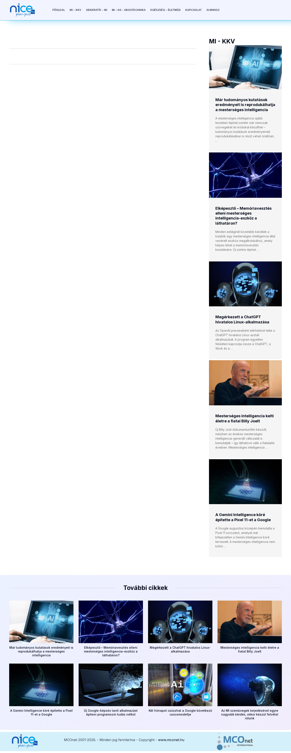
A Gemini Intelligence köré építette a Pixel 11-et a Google (41, 712)
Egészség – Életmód (165, 10)
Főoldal (58, 10)
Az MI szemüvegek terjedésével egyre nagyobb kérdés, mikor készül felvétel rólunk (249, 714)
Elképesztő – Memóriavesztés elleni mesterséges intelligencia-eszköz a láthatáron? (111, 651)
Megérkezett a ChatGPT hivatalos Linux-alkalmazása (180, 649)
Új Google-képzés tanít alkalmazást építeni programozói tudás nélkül (111, 712)
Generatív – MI (96, 10)
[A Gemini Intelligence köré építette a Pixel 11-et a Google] (245, 481)
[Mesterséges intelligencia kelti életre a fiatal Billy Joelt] (245, 382)
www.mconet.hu (171, 740)
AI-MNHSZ (212, 10)
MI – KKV (75, 10)
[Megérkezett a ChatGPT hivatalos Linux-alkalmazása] (245, 283)
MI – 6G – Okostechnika (129, 10)
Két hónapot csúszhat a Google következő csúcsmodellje (180, 712)
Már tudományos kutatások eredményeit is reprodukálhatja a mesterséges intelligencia (245, 105)
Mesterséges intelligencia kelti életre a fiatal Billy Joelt (249, 649)
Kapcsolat (193, 10)
